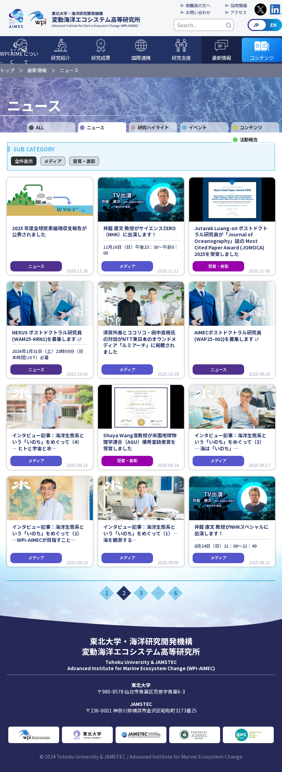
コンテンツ (262, 57)
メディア (53, 161)
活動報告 (249, 139)
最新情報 (221, 57)
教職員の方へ (198, 5)
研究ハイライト (153, 127)
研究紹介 (60, 57)
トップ (7, 70)
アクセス (238, 12)
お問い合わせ (198, 12)
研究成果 (100, 57)
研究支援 (181, 57)
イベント (198, 127)
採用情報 (238, 5)
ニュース (69, 70)
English (265, 25)
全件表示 (24, 161)
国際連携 (141, 57)
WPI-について (19, 56)
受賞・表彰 (84, 161)
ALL (40, 127)
